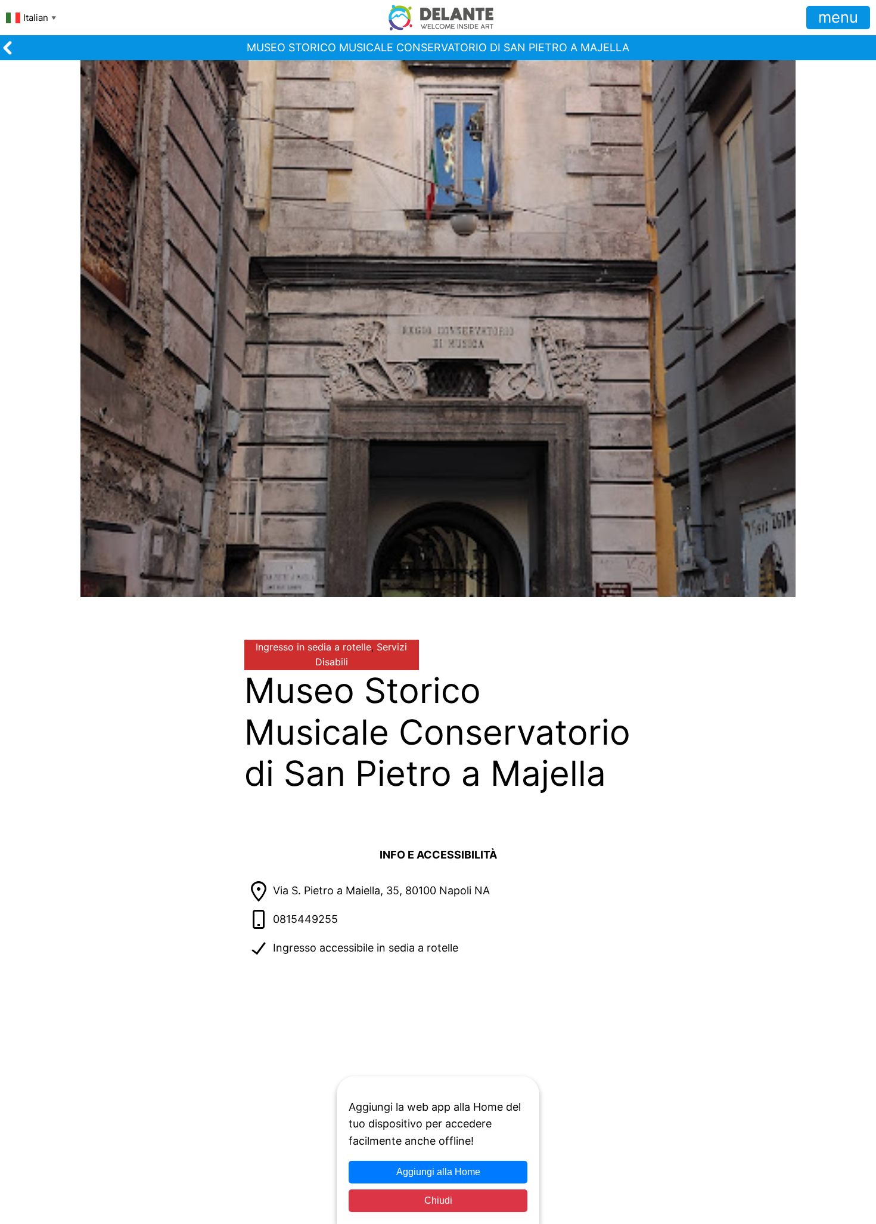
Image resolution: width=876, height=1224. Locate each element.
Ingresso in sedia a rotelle (313, 647)
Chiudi (438, 1200)
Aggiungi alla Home (438, 1172)
